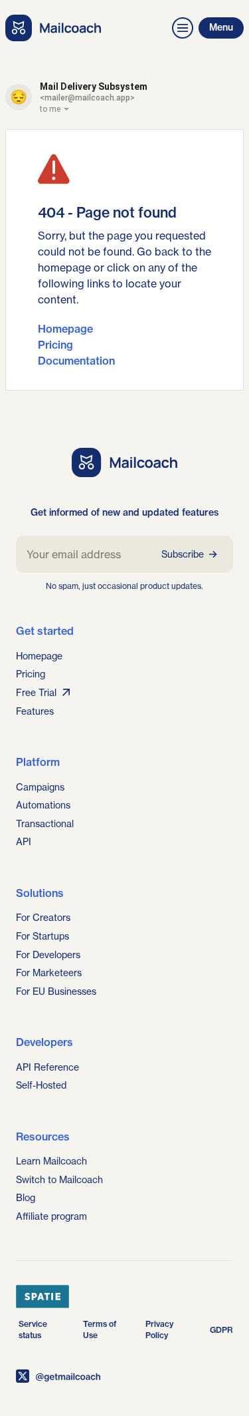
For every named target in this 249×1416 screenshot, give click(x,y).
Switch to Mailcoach (59, 1179)
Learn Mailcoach (51, 1160)
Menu (221, 27)
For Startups (42, 936)
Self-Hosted (41, 1085)
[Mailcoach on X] (124, 1376)
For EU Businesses (56, 991)
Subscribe (182, 554)
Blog (25, 1197)
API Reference (47, 1067)
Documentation (76, 360)
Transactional (45, 823)
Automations (43, 804)
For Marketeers (49, 972)
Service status (33, 1329)
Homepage (65, 328)
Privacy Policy (159, 1329)
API (23, 841)
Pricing (55, 344)
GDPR (221, 1330)
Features (35, 711)
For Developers (48, 954)
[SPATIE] (124, 1297)
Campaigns (40, 787)
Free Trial (36, 692)
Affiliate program (51, 1216)
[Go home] (53, 28)
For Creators (43, 917)
